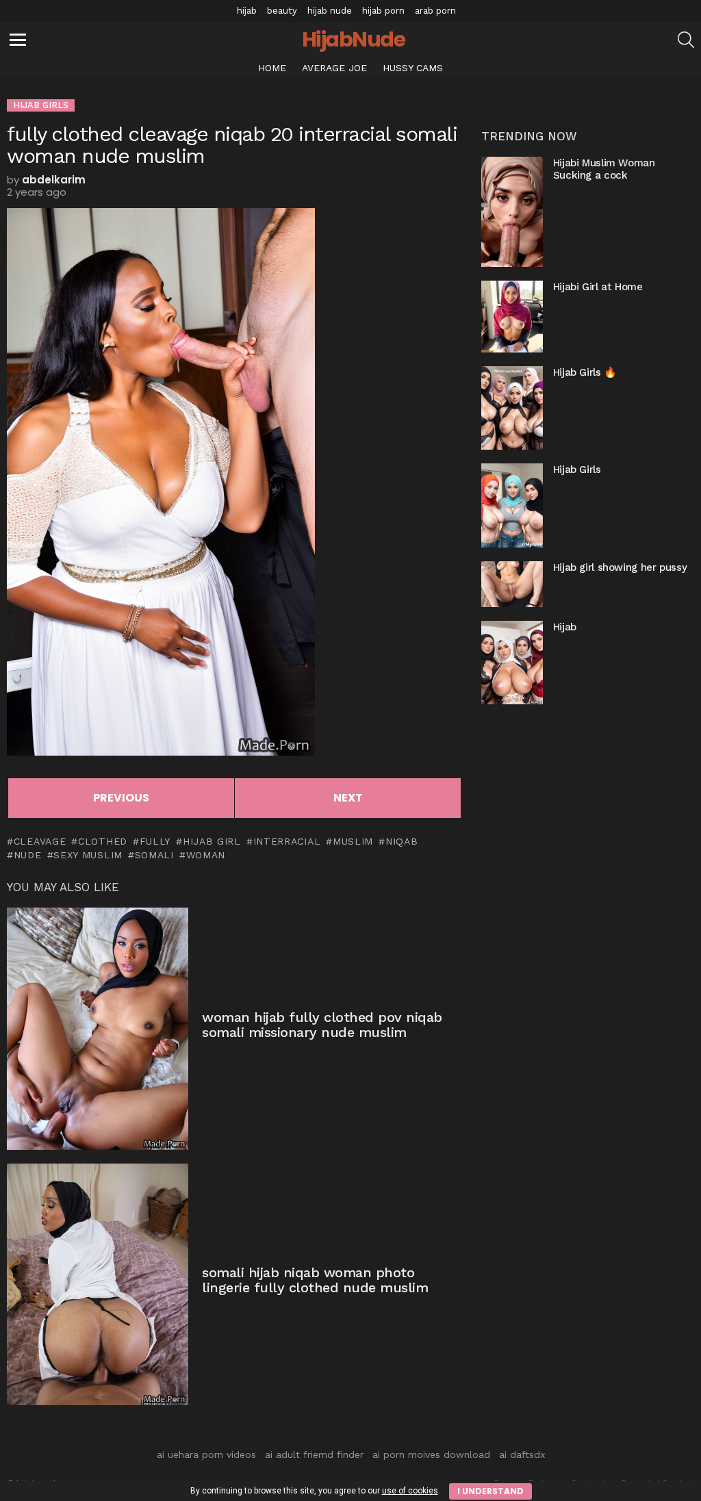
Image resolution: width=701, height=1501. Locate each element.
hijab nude (329, 10)
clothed (102, 841)
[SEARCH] (686, 39)
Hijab (564, 627)
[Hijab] (512, 662)
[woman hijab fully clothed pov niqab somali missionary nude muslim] (97, 1028)
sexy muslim (88, 854)
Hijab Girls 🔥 (585, 372)
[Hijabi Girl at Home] (512, 316)
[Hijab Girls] (512, 505)
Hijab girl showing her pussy (620, 567)
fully (155, 841)
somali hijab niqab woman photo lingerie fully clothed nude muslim (315, 1280)
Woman (205, 854)
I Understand (490, 1491)
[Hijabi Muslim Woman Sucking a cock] (512, 211)
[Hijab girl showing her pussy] (512, 584)
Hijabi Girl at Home (598, 287)
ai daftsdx (522, 1454)
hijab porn (383, 10)
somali (154, 854)
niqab (401, 841)
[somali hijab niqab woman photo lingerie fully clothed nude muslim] (97, 1284)
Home (272, 67)
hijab (247, 10)
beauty (282, 10)
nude (28, 854)
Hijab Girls (577, 469)
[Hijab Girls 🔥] (512, 408)
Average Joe (334, 67)
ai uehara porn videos (206, 1454)
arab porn (435, 10)
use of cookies (410, 1491)
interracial (286, 841)
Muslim (353, 841)
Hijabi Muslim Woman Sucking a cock (604, 169)
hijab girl (212, 841)
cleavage (40, 841)
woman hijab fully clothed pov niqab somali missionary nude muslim (322, 1025)
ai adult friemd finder (314, 1454)
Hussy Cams (413, 67)
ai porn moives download (431, 1454)
